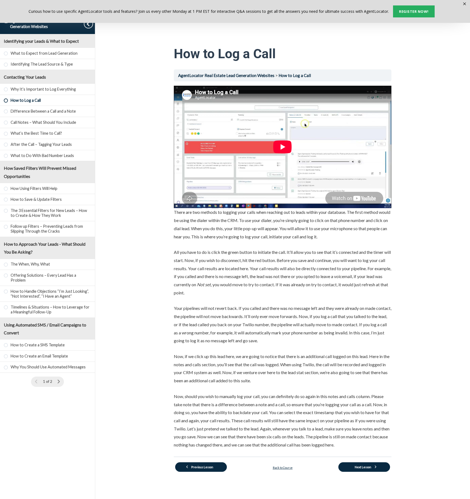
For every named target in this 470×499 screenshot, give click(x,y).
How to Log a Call (295, 75)
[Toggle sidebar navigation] (89, 24)
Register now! (414, 11)
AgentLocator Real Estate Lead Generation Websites (226, 75)
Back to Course (283, 467)
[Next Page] (58, 381)
